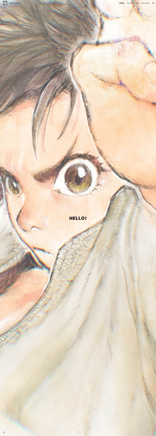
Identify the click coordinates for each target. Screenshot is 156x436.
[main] (78, 218)
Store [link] (137, 3)
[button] (153, 3)
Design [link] (129, 3)
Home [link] (121, 3)
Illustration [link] (146, 3)
